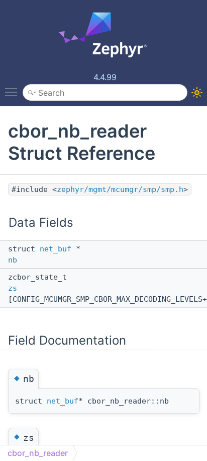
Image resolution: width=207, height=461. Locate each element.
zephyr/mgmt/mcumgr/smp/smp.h (120, 189)
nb (12, 260)
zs (12, 288)
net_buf (55, 248)
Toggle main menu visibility (13, 92)
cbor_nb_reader (38, 453)
